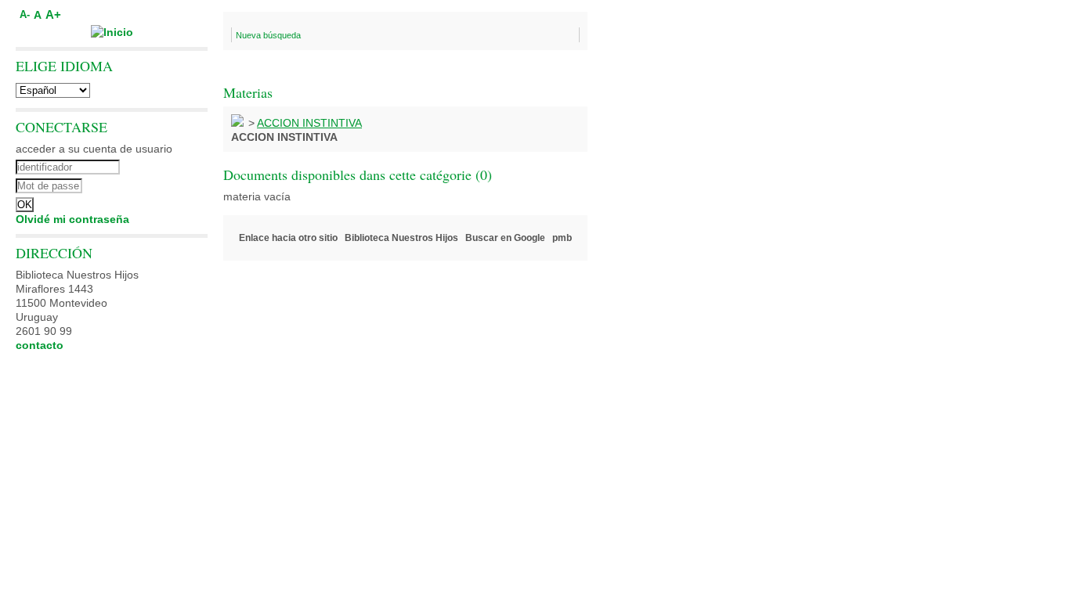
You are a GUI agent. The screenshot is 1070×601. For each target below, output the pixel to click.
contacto (39, 345)
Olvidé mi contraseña (72, 219)
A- (25, 14)
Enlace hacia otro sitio (288, 237)
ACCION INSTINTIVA (309, 123)
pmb (562, 237)
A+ (53, 14)
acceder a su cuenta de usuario (94, 148)
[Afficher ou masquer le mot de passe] (154, 183)
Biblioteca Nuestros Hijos (401, 237)
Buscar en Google (505, 237)
